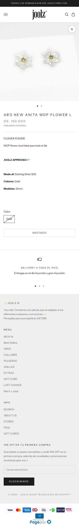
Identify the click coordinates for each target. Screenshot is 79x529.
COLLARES (10, 354)
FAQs (7, 427)
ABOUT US (10, 415)
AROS (7, 348)
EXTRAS (9, 373)
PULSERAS (10, 360)
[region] (39, 268)
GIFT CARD (10, 379)
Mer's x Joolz (11, 391)
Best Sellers (10, 342)
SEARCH (9, 409)
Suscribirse (19, 481)
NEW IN (8, 336)
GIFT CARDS (11, 433)
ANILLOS (9, 367)
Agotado (39, 232)
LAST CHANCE (13, 385)
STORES (9, 421)
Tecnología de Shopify (54, 494)
